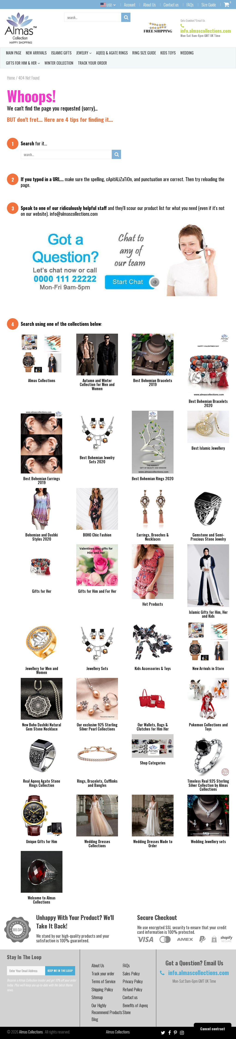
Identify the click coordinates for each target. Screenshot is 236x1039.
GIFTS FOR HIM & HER (22, 63)
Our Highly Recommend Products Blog (106, 1012)
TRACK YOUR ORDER (92, 63)
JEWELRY (82, 53)
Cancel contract (212, 1028)
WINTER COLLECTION (58, 63)
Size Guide (208, 5)
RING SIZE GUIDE (144, 53)
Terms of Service (103, 981)
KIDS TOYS (168, 53)
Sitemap (97, 997)
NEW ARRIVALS (36, 53)
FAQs (190, 5)
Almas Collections (31, 1032)
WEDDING (187, 53)
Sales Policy (131, 973)
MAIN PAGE (13, 53)
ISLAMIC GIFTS (61, 53)
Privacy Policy (133, 981)
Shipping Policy (102, 989)
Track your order (102, 973)
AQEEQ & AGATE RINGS (112, 53)
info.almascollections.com (205, 30)
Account (129, 5)
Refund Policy (132, 989)
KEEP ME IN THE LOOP (60, 971)
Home (11, 77)
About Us (149, 5)
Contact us (171, 5)
